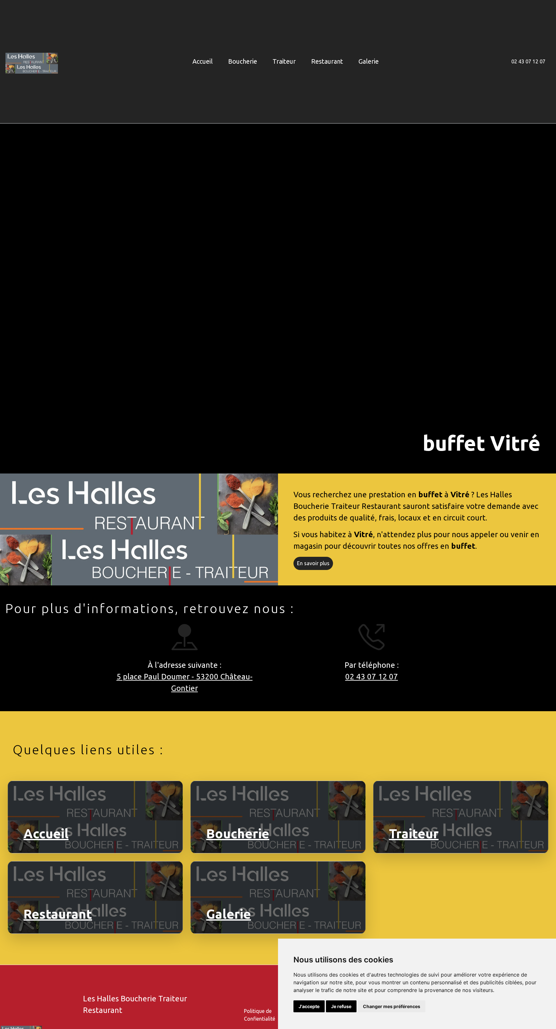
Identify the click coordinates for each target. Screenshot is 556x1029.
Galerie (368, 61)
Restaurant (327, 61)
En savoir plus (313, 563)
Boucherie (242, 61)
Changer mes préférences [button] (391, 1006)
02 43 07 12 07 (528, 61)
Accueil (202, 61)
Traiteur (284, 61)
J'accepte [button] (309, 1006)
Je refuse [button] (341, 1006)
